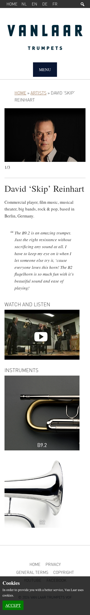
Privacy (53, 564)
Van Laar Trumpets (45, 40)
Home (12, 3)
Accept (13, 605)
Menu (45, 69)
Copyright (63, 572)
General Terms (32, 572)
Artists (38, 93)
